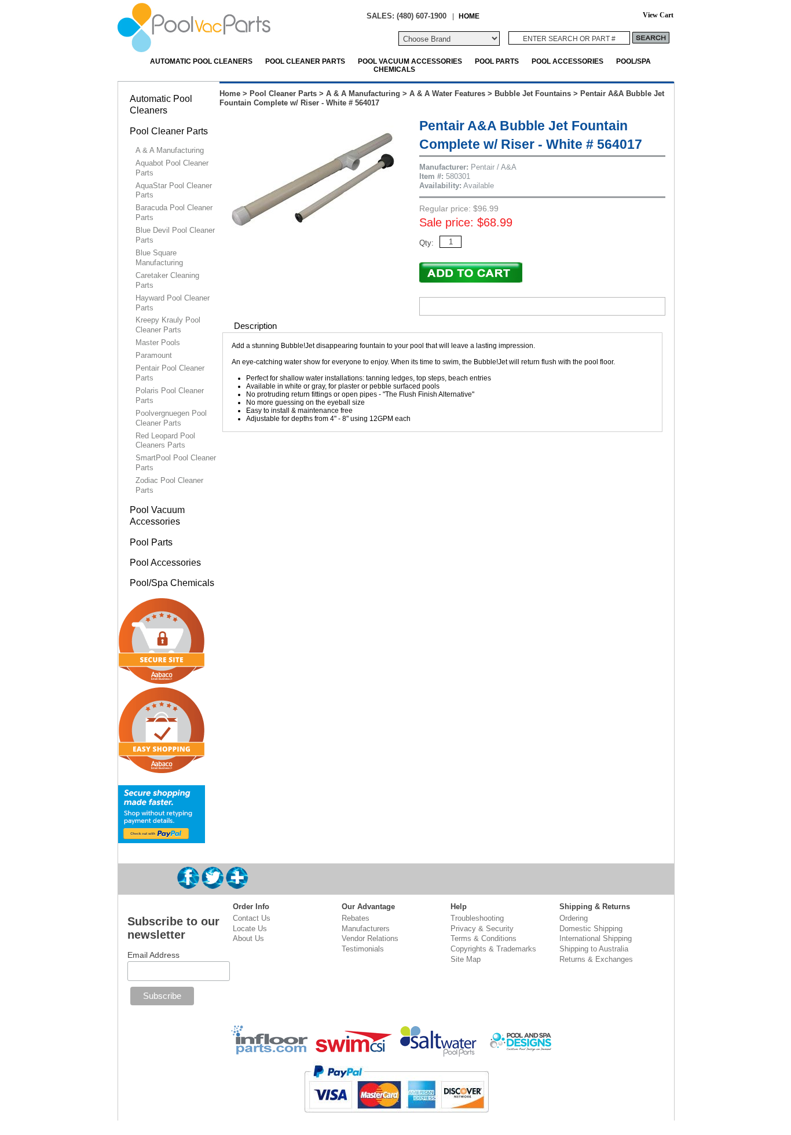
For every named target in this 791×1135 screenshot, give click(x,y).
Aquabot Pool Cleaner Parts (172, 168)
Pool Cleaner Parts (305, 61)
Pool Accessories (567, 61)
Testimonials (363, 948)
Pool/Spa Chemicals (172, 583)
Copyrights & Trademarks (493, 948)
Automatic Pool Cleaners (201, 61)
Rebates (355, 918)
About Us (248, 938)
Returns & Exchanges (596, 959)
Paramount (154, 355)
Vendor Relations (370, 938)
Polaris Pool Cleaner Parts (170, 395)
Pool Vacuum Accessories (410, 61)
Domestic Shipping (590, 928)
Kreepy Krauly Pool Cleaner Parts (168, 325)
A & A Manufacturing (363, 93)
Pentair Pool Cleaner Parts (170, 373)
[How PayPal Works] (161, 838)
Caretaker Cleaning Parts (167, 280)
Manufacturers (366, 928)
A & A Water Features (447, 93)
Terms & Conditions (484, 938)
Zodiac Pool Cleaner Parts (169, 485)
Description (255, 326)
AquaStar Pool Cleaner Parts (174, 190)
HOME (469, 16)
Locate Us (250, 928)
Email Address (153, 955)
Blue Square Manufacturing (159, 257)
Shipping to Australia (593, 948)
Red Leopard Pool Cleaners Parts (165, 440)
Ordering (573, 918)
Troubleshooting (477, 918)
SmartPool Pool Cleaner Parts (176, 462)
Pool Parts (497, 61)
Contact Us (251, 918)
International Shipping (595, 938)
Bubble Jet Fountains (533, 93)
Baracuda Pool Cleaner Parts (174, 212)
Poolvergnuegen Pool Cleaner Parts (171, 418)
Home (229, 93)
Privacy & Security (482, 928)
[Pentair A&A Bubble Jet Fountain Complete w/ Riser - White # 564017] (314, 244)
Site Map (466, 959)
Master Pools (158, 342)
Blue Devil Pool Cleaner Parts (175, 235)
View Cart (658, 15)
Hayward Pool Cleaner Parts (173, 303)
